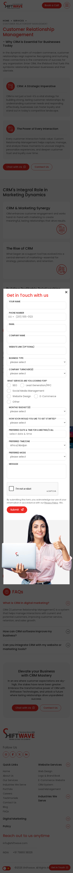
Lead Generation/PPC (38, 385)
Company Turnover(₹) (21, 369)
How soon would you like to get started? (32, 419)
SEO (15, 385)
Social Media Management (28, 390)
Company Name (17, 336)
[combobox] (11, 316)
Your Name (14, 302)
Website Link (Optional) (21, 347)
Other (16, 401)
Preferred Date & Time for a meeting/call (31, 430)
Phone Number (16, 313)
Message (13, 464)
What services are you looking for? (27, 381)
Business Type (16, 358)
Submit (14, 509)
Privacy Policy (51, 502)
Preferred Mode (17, 453)
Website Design (22, 396)
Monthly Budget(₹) (20, 407)
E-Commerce (48, 396)
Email (11, 324)
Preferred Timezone (19, 441)
